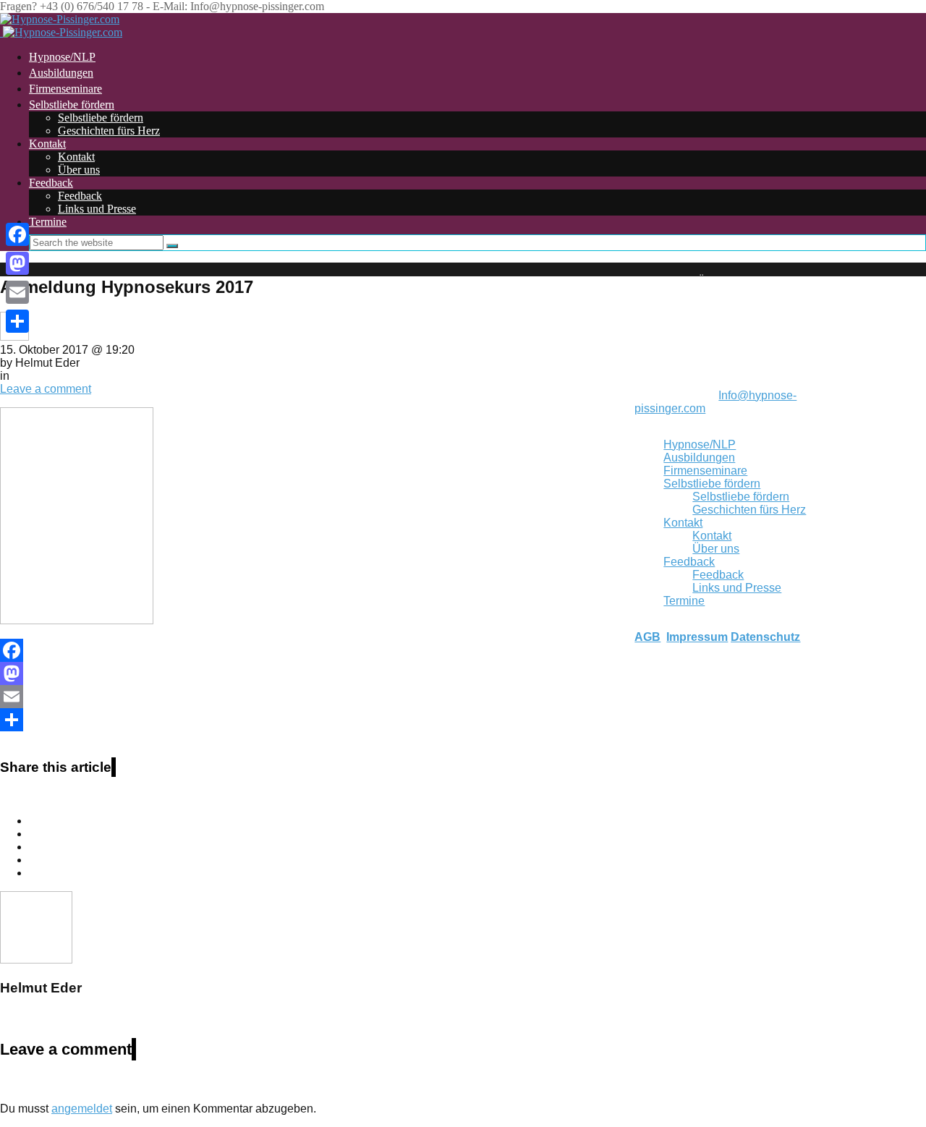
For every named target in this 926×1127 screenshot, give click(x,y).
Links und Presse (97, 209)
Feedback (51, 183)
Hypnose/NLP (699, 444)
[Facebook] (304, 650)
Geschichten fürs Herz (109, 130)
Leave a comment (45, 389)
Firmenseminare (705, 470)
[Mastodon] (304, 673)
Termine (684, 601)
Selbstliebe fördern (71, 104)
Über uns (79, 169)
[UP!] (863, 269)
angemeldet (81, 1108)
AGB (647, 637)
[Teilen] (304, 719)
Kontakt (47, 143)
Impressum (697, 637)
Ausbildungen (699, 457)
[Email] (304, 696)
